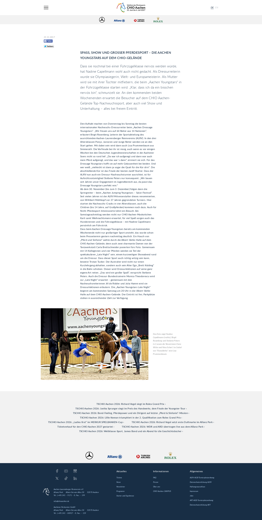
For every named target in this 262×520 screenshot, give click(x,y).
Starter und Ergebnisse (125, 496)
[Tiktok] (66, 478)
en (216, 7)
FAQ (154, 478)
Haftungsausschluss (197, 487)
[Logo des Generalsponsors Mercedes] (102, 20)
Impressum (194, 491)
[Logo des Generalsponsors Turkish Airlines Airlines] (139, 20)
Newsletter (120, 487)
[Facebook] (57, 471)
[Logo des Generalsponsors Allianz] (119, 20)
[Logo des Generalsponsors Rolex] (158, 20)
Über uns (156, 487)
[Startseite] (131, 7)
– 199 (82, 495)
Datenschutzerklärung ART (200, 505)
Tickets (119, 478)
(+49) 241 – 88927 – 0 (66, 513)
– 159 (83, 513)
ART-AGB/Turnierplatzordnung (201, 500)
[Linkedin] (75, 478)
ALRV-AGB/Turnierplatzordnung (202, 478)
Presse (155, 482)
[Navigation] (46, 7)
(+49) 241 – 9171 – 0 (66, 495)
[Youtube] (66, 471)
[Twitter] (57, 478)
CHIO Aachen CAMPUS (162, 491)
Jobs (191, 496)
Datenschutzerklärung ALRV (201, 482)
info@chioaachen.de (61, 501)
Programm (120, 491)
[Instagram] (75, 471)
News (118, 482)
